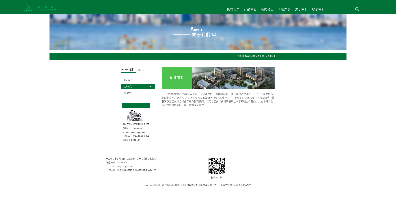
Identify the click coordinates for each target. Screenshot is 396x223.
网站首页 (233, 9)
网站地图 (224, 185)
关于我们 (261, 56)
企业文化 (271, 56)
